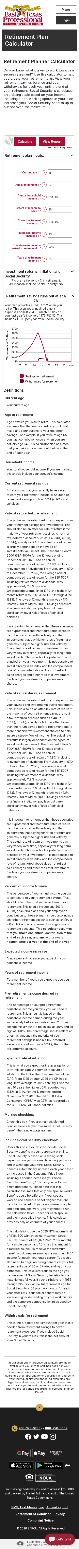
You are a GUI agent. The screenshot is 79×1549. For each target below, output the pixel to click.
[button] (39, 155)
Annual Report (57, 1507)
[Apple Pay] (39, 1453)
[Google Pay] (23, 1453)
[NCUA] (45, 1477)
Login (66, 20)
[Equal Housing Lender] (29, 1477)
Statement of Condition (33, 1514)
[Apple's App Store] (21, 1465)
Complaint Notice (41, 1520)
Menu (67, 9)
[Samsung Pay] (56, 1453)
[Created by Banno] (67, 1465)
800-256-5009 (56, 1428)
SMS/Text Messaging (27, 1507)
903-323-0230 (30, 1428)
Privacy (59, 1514)
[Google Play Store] (49, 1465)
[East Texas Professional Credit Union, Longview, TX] (26, 14)
